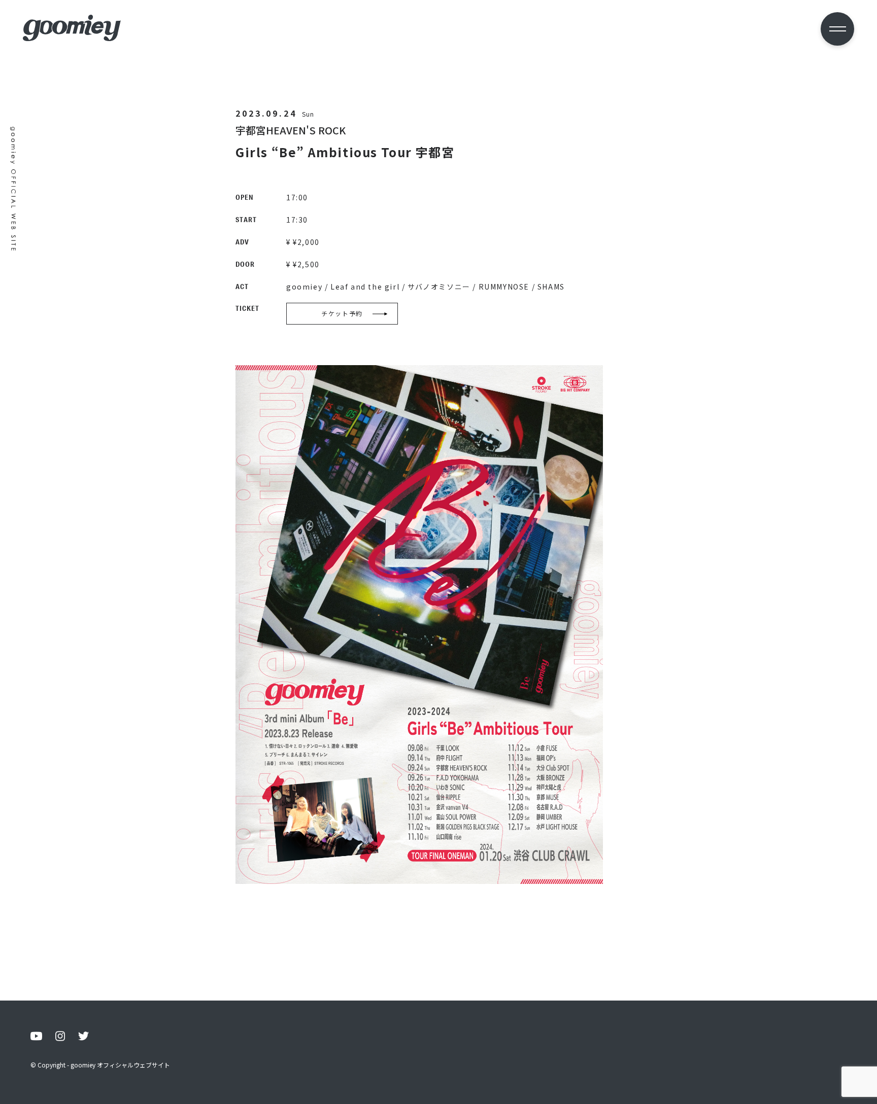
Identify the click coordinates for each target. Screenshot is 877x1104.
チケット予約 (342, 313)
